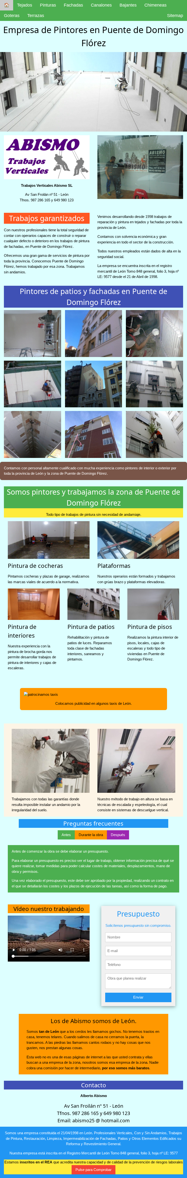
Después (118, 835)
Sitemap (175, 15)
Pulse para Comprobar (93, 1170)
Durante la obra (91, 835)
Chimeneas (155, 5)
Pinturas (48, 5)
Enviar (138, 997)
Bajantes (128, 5)
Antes (66, 835)
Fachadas (73, 5)
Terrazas (35, 15)
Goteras (11, 15)
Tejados (24, 5)
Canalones (101, 5)
